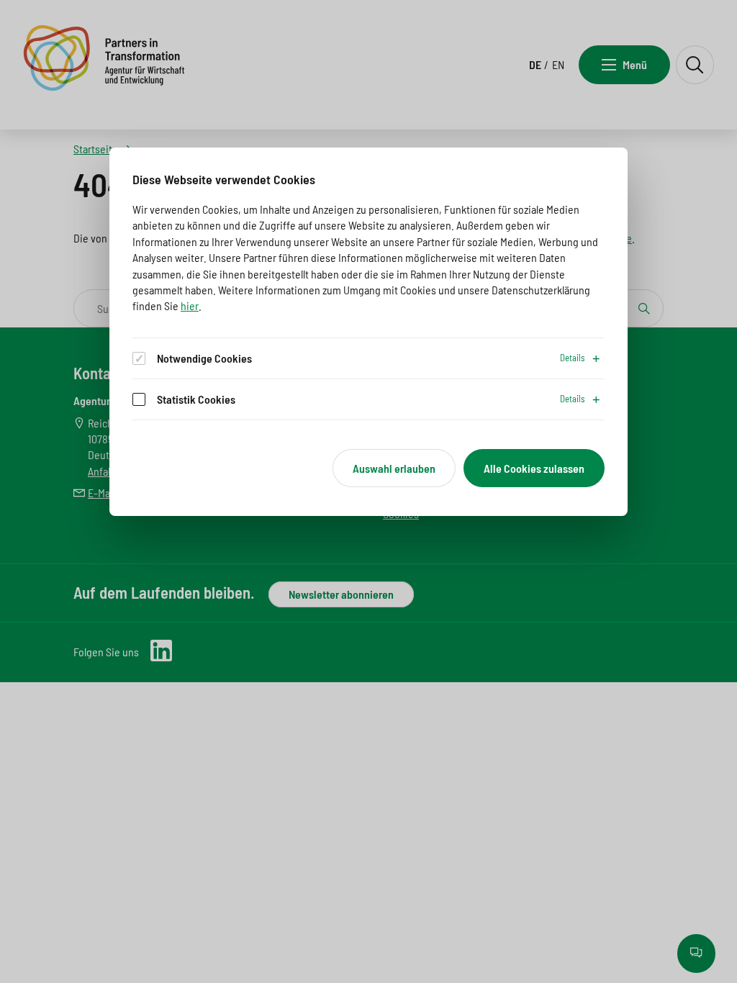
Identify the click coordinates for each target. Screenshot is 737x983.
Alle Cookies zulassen (534, 468)
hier (190, 305)
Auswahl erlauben (394, 468)
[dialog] (368, 332)
